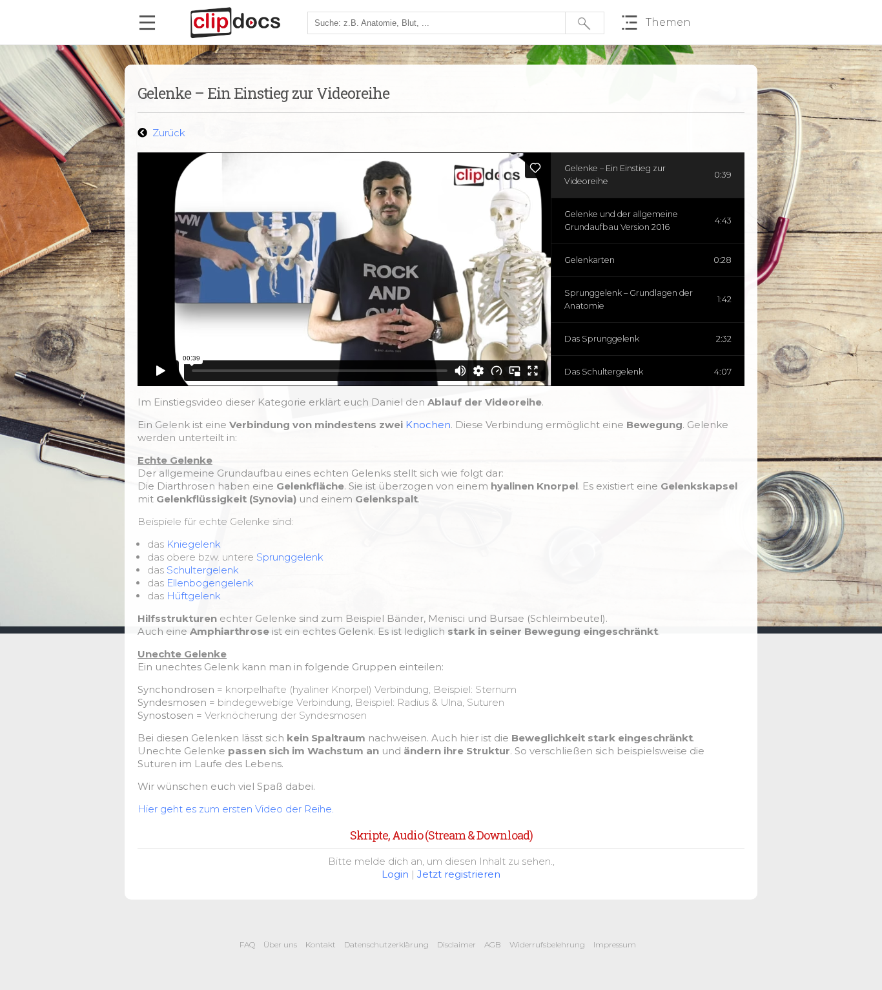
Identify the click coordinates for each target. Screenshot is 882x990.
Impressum (614, 944)
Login (395, 874)
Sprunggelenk (289, 557)
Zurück (167, 133)
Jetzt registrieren (458, 874)
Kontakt (320, 944)
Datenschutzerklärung (386, 944)
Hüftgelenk (194, 596)
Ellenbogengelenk (210, 583)
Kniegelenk (194, 544)
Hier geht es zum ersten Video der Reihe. (236, 809)
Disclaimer (456, 944)
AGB (492, 944)
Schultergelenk (203, 570)
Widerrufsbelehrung (547, 944)
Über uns (280, 944)
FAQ (247, 944)
